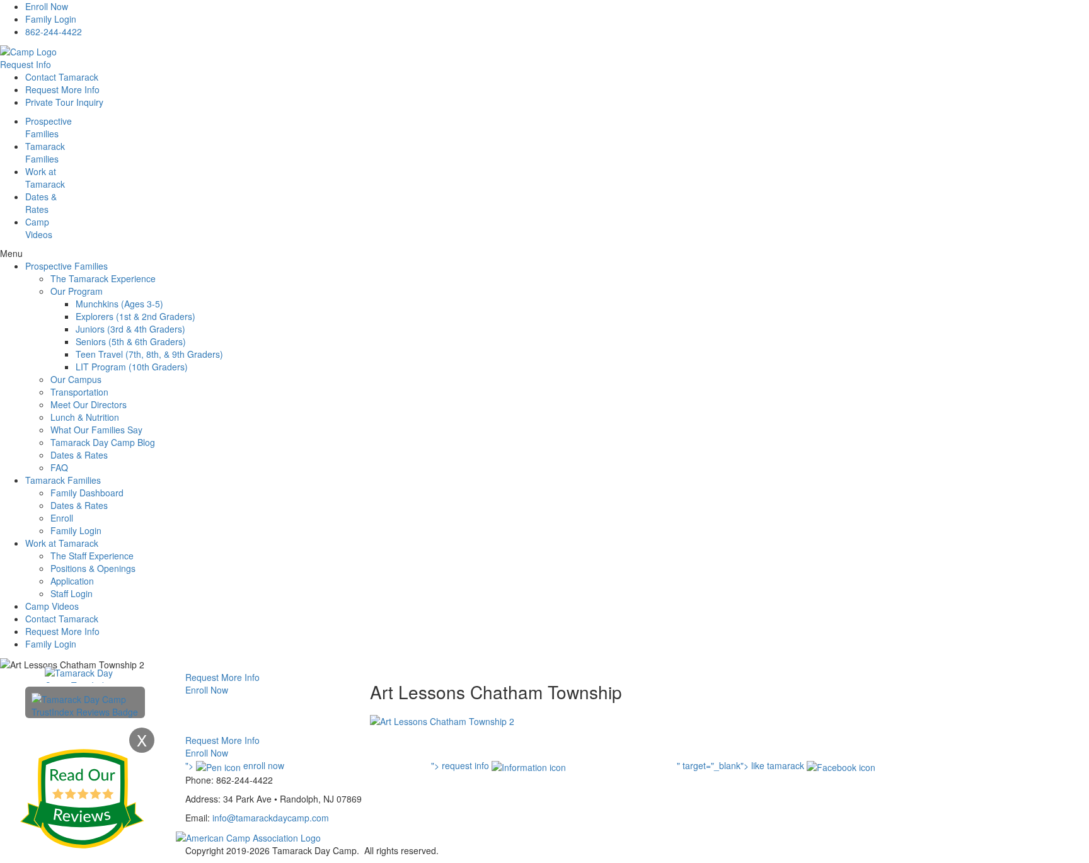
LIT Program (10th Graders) (132, 366)
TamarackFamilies (45, 152)
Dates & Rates (79, 455)
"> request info (461, 765)
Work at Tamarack (61, 543)
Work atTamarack (45, 177)
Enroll (61, 518)
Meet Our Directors (88, 404)
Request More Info (62, 89)
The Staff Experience (92, 555)
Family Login (50, 19)
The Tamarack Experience (103, 278)
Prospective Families (66, 266)
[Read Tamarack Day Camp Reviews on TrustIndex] (85, 704)
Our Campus (75, 379)
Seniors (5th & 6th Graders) (131, 341)
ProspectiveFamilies (48, 127)
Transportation (79, 392)
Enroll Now (46, 6)
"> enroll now (234, 765)
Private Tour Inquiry (64, 102)
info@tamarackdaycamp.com (270, 817)
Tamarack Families (63, 480)
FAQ (59, 467)
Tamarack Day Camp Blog (102, 442)
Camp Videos (38, 228)
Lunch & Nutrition (84, 417)
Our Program (76, 291)
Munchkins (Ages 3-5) (119, 303)
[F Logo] (248, 836)
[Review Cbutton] (82, 798)
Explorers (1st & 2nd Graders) (135, 316)
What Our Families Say (96, 429)
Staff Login (71, 593)
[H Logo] (28, 50)
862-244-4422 (53, 31)
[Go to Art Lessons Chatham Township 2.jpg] (442, 720)
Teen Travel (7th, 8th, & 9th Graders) (149, 354)
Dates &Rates (41, 202)
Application (72, 580)
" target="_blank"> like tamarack (742, 765)
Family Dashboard (87, 492)
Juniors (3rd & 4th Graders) (130, 329)
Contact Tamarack (61, 77)
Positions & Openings (92, 568)
